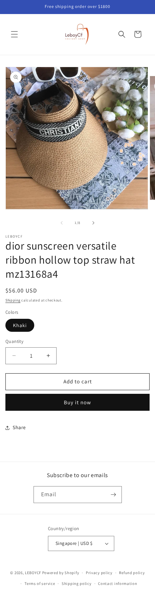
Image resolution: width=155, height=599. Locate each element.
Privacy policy (99, 572)
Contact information (117, 583)
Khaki (20, 325)
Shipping (13, 300)
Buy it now (77, 402)
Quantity (14, 341)
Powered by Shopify (60, 572)
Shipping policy (77, 583)
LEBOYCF (33, 572)
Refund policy (132, 572)
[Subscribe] (113, 494)
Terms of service (40, 583)
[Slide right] (93, 223)
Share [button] (19, 427)
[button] (14, 34)
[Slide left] (62, 223)
